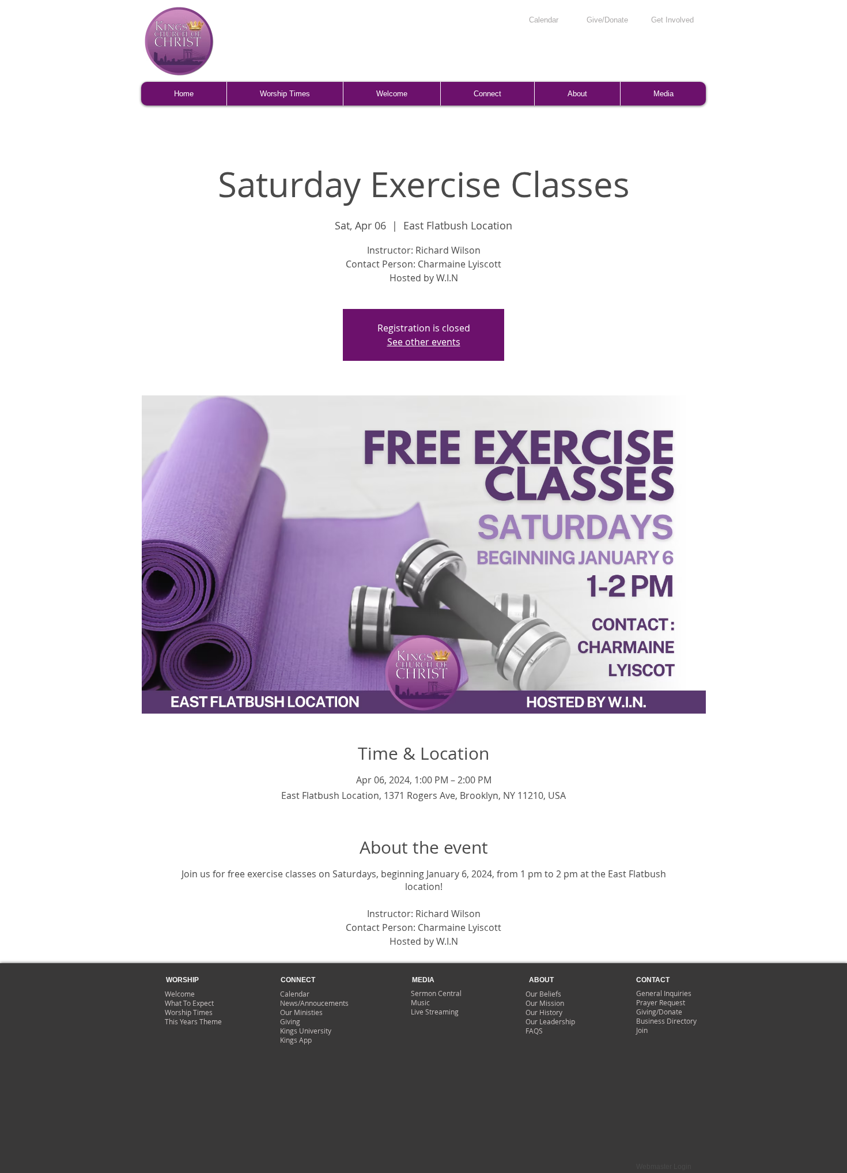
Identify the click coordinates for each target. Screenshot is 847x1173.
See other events (423, 341)
